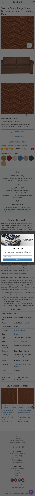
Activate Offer (17, 259)
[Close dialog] (32, 235)
